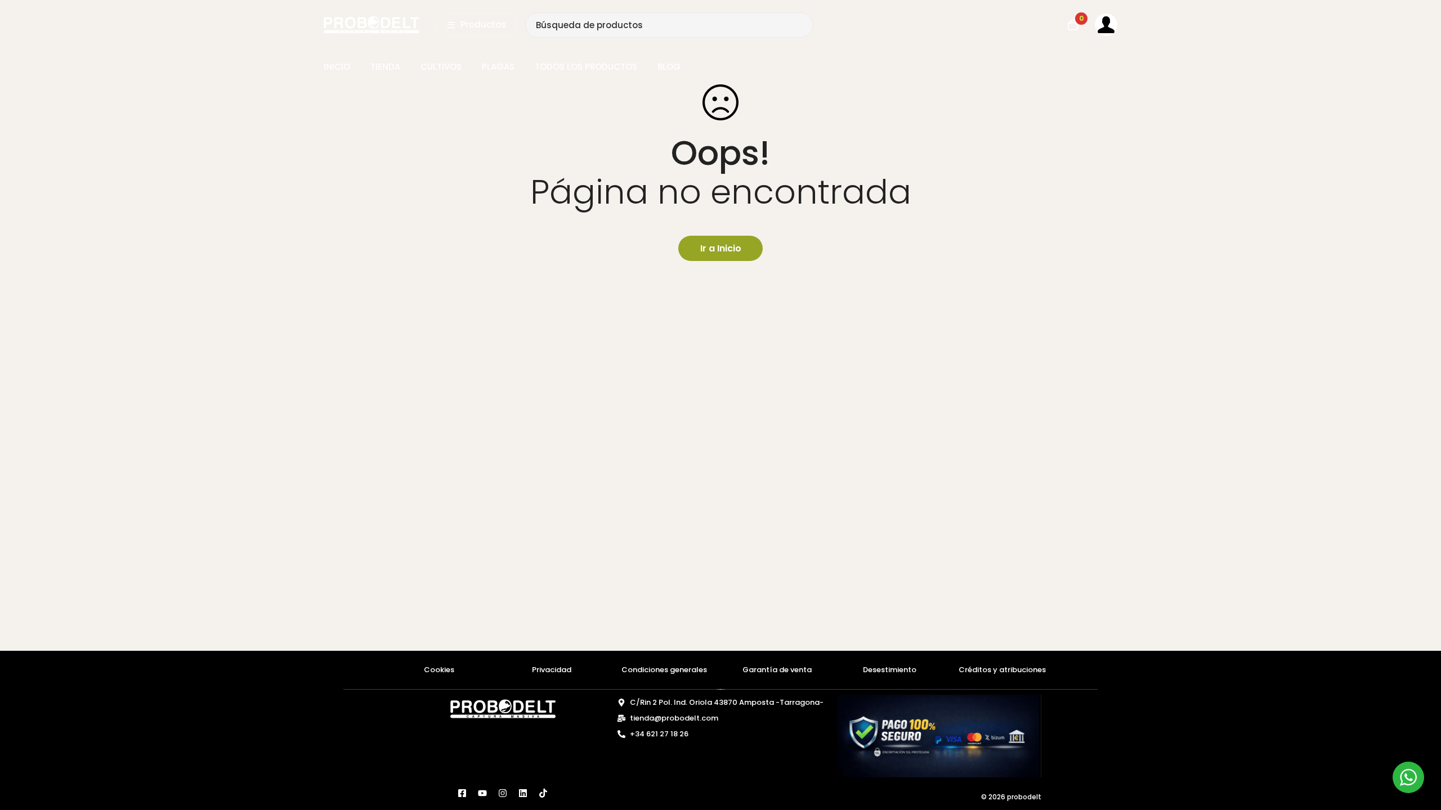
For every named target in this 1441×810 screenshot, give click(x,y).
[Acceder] (1106, 25)
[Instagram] (502, 793)
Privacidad (551, 669)
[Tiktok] (543, 793)
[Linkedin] (522, 793)
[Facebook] (462, 793)
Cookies (439, 669)
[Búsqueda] (801, 24)
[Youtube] (482, 793)
